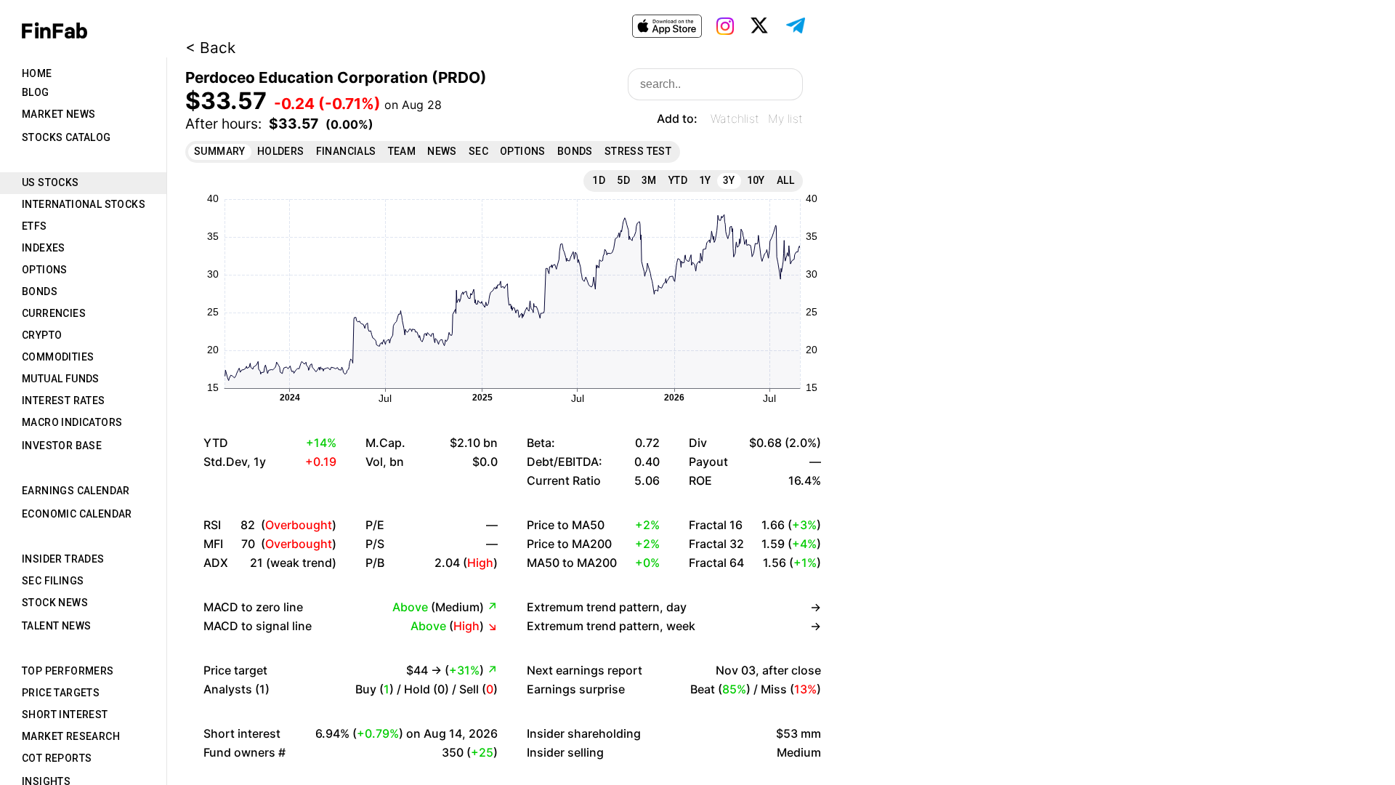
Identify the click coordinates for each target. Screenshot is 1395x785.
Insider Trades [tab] (63, 559)
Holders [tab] (280, 151)
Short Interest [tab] (65, 714)
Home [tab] (37, 73)
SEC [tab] (478, 151)
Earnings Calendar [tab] (76, 490)
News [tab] (442, 151)
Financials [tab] (346, 151)
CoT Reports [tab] (57, 758)
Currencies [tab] (54, 313)
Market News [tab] (58, 114)
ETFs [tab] (34, 226)
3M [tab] (649, 180)
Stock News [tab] (55, 602)
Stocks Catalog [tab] (66, 137)
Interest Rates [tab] (63, 400)
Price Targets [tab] (61, 693)
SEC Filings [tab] (53, 581)
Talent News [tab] (56, 626)
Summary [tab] (220, 151)
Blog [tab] (35, 92)
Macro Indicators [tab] (72, 422)
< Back (210, 48)
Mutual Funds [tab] (61, 379)
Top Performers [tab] (68, 671)
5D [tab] (623, 180)
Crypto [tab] (42, 335)
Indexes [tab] (43, 248)
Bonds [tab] (39, 291)
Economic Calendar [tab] (77, 514)
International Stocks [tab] (83, 204)
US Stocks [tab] (50, 182)
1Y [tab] (705, 180)
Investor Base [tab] (62, 445)
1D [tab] (598, 180)
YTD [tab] (677, 180)
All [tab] (785, 180)
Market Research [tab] (71, 736)
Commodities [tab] (58, 357)
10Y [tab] (756, 180)
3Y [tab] (729, 180)
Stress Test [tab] (637, 151)
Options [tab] (45, 269)
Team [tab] (402, 151)
